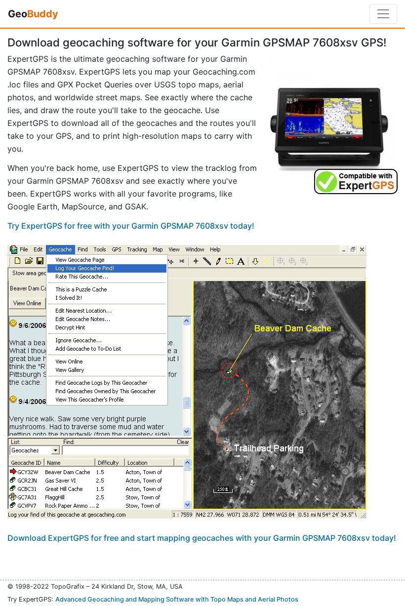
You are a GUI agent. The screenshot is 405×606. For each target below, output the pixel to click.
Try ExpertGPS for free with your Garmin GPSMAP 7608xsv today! (130, 226)
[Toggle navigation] (383, 14)
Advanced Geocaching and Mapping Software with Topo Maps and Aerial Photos (176, 599)
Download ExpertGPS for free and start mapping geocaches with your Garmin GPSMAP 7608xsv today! (201, 538)
